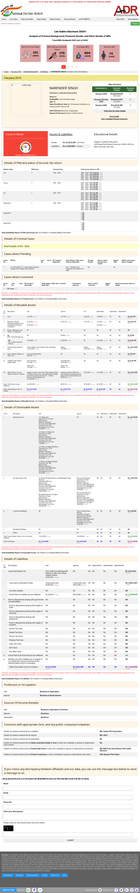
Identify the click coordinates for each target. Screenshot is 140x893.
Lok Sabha (13, 19)
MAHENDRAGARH (31, 72)
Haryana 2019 (16, 72)
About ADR (120, 19)
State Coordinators (32, 875)
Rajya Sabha (41, 19)
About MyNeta (133, 19)
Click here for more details (115, 111)
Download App (91, 890)
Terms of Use (55, 875)
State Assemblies (27, 19)
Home (4, 19)
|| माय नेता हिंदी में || (84, 19)
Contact (44, 875)
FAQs (64, 875)
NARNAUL (44, 72)
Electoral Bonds (69, 19)
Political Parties (55, 19)
